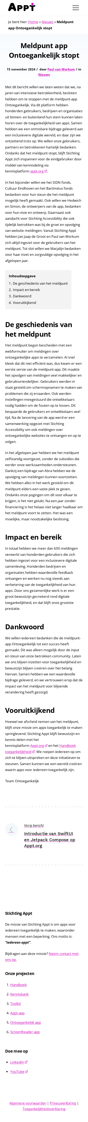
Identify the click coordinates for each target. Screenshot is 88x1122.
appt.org (37, 171)
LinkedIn (17, 1062)
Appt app (17, 1013)
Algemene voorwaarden (27, 1103)
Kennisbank (19, 994)
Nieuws (47, 21)
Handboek (18, 984)
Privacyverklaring (63, 1103)
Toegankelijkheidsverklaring (44, 1109)
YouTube (17, 1071)
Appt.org (37, 745)
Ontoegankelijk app (25, 1022)
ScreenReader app (25, 1031)
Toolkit (15, 1003)
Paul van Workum (61, 69)
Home (33, 21)
